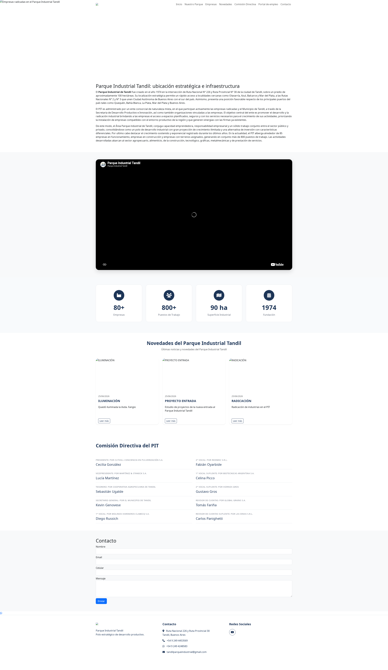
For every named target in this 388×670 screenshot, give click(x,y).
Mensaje (100, 578)
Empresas (211, 4)
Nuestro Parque (194, 4)
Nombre (100, 546)
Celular (100, 568)
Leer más (104, 420)
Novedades (225, 4)
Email (99, 557)
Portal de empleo (268, 4)
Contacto (286, 4)
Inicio (179, 4)
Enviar (101, 601)
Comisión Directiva (245, 4)
